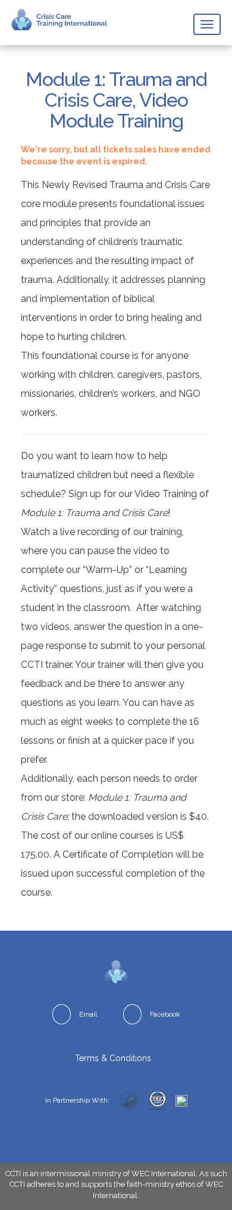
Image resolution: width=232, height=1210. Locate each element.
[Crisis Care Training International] (59, 19)
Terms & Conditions (113, 1058)
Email (88, 1014)
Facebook (165, 1014)
